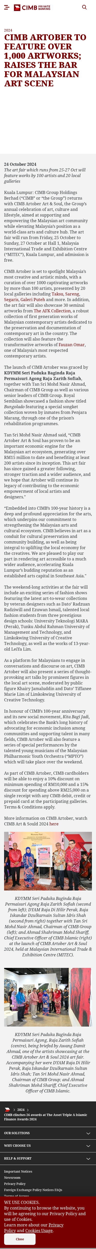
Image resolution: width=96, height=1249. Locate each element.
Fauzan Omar (72, 344)
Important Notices (18, 1171)
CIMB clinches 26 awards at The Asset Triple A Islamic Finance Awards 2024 (45, 1117)
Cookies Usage (39, 1230)
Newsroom (12, 1177)
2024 (21, 1110)
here (54, 824)
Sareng (72, 294)
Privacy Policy (15, 1184)
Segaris (11, 299)
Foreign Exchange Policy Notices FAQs (33, 1190)
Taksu (57, 294)
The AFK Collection (52, 311)
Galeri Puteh (32, 299)
